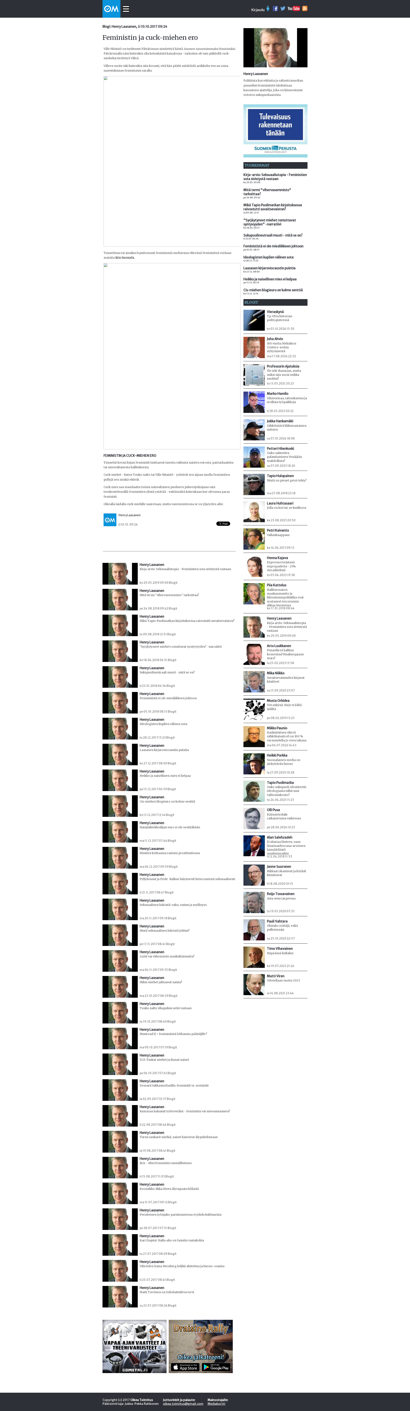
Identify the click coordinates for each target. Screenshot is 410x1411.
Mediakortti (216, 1404)
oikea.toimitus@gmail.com (183, 1404)
